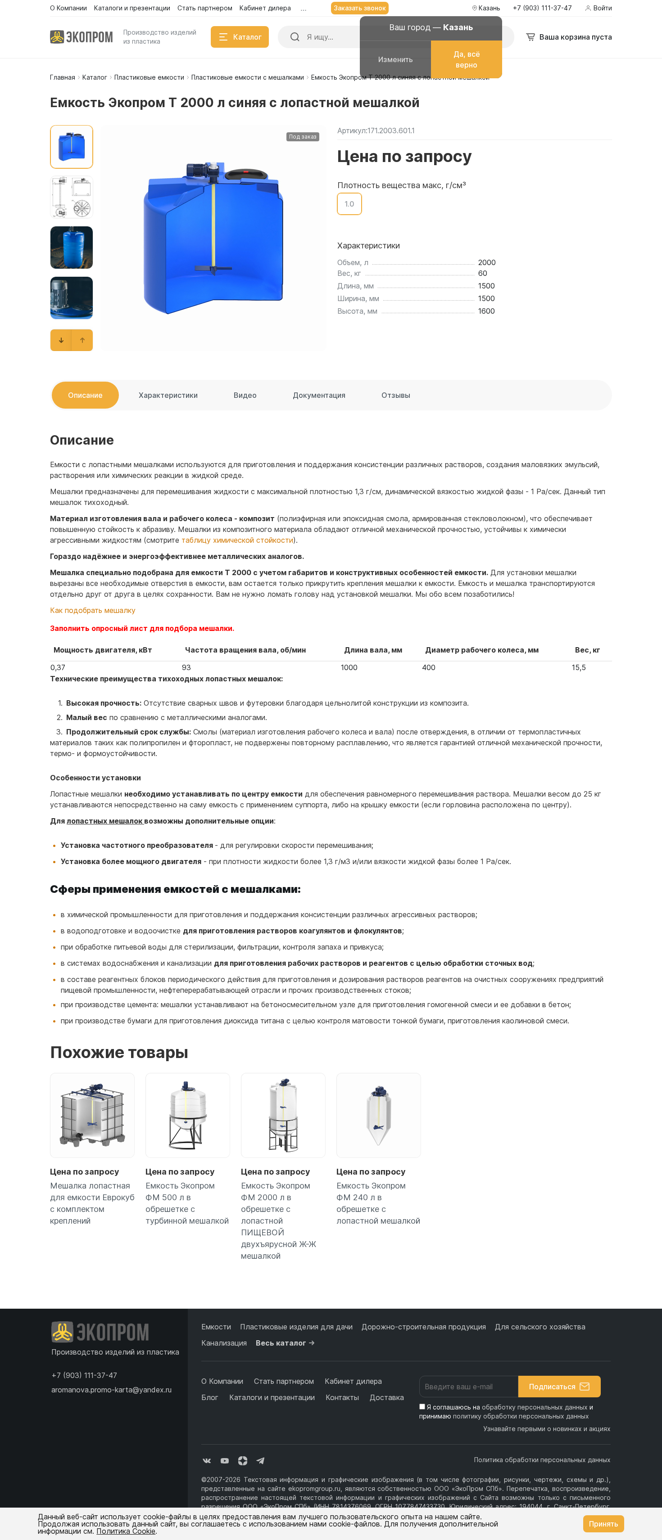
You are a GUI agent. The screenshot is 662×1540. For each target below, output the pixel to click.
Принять (603, 1523)
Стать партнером (284, 1381)
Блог (209, 1397)
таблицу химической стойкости (237, 540)
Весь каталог (281, 1342)
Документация (319, 395)
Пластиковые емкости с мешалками (247, 77)
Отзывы (395, 395)
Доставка (387, 1397)
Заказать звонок (360, 8)
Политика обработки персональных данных (542, 1459)
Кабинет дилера (353, 1381)
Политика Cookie (125, 1530)
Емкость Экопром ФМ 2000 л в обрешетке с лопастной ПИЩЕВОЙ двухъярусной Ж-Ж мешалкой (278, 1221)
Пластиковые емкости (149, 77)
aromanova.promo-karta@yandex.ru (111, 1389)
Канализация (224, 1342)
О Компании (222, 1381)
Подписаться (552, 1386)
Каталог (94, 77)
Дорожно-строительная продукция (424, 1326)
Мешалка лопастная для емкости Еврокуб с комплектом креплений (92, 1203)
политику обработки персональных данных (521, 1416)
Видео (245, 395)
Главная (62, 77)
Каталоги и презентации (272, 1397)
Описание (85, 395)
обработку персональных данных (535, 1407)
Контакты (342, 1397)
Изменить (395, 59)
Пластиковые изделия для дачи (296, 1326)
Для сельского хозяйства (540, 1326)
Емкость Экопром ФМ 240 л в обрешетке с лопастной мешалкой (378, 1203)
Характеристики (168, 395)
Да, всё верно (466, 59)
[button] (61, 340)
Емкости (216, 1326)
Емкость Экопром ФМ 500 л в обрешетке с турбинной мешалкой (187, 1203)
